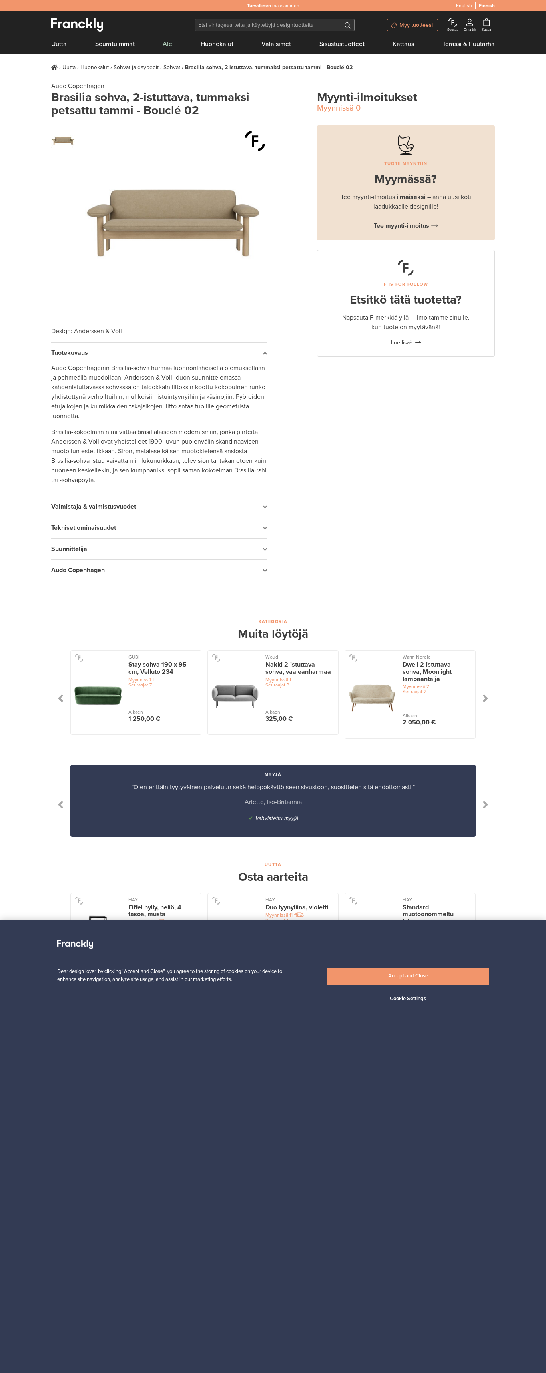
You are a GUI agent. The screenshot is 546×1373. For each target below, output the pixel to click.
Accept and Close (408, 976)
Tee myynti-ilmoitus (401, 226)
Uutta (59, 44)
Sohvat (171, 67)
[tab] (159, 353)
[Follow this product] (79, 658)
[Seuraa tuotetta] (255, 141)
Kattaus (403, 44)
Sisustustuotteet (342, 44)
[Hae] (348, 25)
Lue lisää (401, 342)
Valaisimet (276, 44)
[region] (273, 1146)
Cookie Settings (408, 998)
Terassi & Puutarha (468, 44)
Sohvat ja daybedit (136, 67)
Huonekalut (217, 44)
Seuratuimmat (115, 44)
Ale (167, 44)
